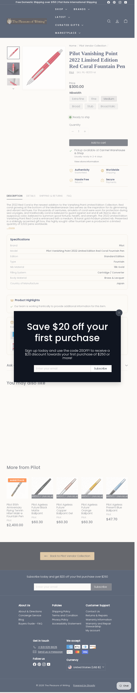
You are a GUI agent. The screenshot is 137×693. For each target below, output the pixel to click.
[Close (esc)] (119, 312)
